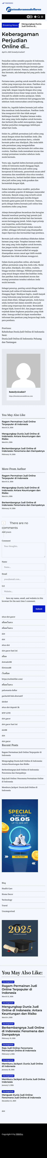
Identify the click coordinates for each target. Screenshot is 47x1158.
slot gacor (6, 718)
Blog (4, 883)
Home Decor (7, 894)
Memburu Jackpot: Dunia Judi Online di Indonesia (22, 1065)
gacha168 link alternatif (12, 696)
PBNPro (19, 1134)
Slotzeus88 (6, 667)
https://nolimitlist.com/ (12, 679)
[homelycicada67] (23, 371)
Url (3, 586)
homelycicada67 (18, 52)
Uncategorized (8, 911)
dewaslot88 (7, 662)
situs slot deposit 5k (10, 707)
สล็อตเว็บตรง (7, 622)
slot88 (4, 730)
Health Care (7, 888)
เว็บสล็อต (6, 673)
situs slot (6, 645)
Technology (7, 899)
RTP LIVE (6, 713)
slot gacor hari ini (9, 650)
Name (4, 561)
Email (4, 574)
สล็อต (4, 656)
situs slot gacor (8, 616)
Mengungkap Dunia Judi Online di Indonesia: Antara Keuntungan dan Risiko (29, 27)
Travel (4, 905)
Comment (6, 540)
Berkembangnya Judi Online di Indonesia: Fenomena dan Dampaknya (23, 449)
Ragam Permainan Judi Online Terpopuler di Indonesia (19, 423)
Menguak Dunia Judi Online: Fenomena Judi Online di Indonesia (21, 1096)
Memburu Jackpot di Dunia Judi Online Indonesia (23, 1080)
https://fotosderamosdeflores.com (21, 396)
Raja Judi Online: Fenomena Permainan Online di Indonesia (19, 1049)
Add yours (6, 532)
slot (3, 633)
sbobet (5, 701)
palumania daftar (9, 690)
